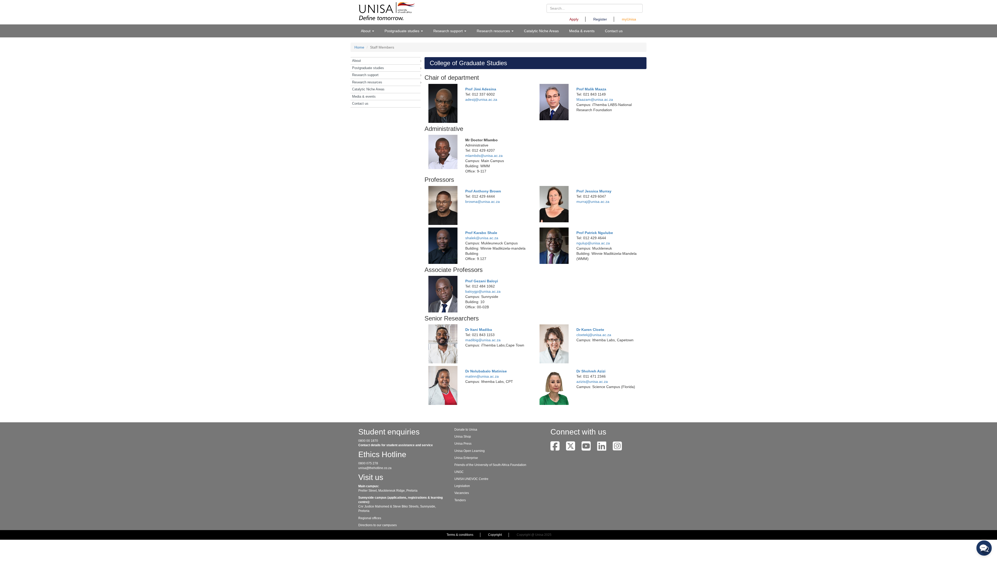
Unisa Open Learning (469, 451)
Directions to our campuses (377, 525)
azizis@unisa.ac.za (592, 381)
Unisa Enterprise (466, 458)
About (356, 61)
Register (600, 19)
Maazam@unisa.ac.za (594, 99)
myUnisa (629, 19)
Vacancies (461, 493)
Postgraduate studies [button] (402, 31)
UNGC (459, 472)
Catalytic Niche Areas (541, 31)
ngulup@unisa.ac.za (593, 243)
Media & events (582, 31)
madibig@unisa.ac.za (483, 340)
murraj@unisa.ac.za (592, 201)
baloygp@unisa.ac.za (483, 291)
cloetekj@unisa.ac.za (593, 335)
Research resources (367, 82)
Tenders (460, 500)
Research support (365, 75)
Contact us (614, 31)
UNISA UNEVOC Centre (471, 479)
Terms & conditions (460, 535)
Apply (573, 19)
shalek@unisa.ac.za (481, 238)
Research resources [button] (494, 31)
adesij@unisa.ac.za (481, 99)
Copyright (495, 535)
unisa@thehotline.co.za (375, 468)
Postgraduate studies (368, 68)
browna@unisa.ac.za (482, 201)
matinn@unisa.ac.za (482, 376)
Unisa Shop (462, 436)
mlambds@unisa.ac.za (484, 155)
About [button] (366, 31)
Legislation (462, 486)
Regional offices (369, 518)
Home (359, 47)
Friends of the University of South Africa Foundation (490, 465)
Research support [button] (448, 31)
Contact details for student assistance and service (395, 445)
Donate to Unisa (465, 429)
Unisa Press (462, 443)
